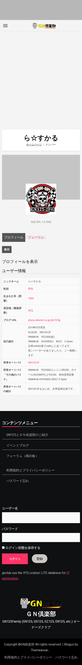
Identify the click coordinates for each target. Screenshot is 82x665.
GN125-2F (33, 362)
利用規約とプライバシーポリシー (30, 470)
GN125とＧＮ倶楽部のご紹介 (27, 435)
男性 (30, 288)
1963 (31, 298)
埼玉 (30, 310)
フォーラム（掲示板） (22, 456)
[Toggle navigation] (5, 25)
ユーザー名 (10, 508)
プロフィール (13, 237)
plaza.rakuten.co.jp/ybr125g (44, 320)
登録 (39, 559)
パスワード (10, 529)
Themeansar (39, 650)
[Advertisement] (41, 78)
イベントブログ (17, 445)
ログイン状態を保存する (22, 548)
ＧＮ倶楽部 (41, 613)
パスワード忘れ (17, 481)
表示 (7, 249)
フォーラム (36, 237)
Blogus (69, 644)
